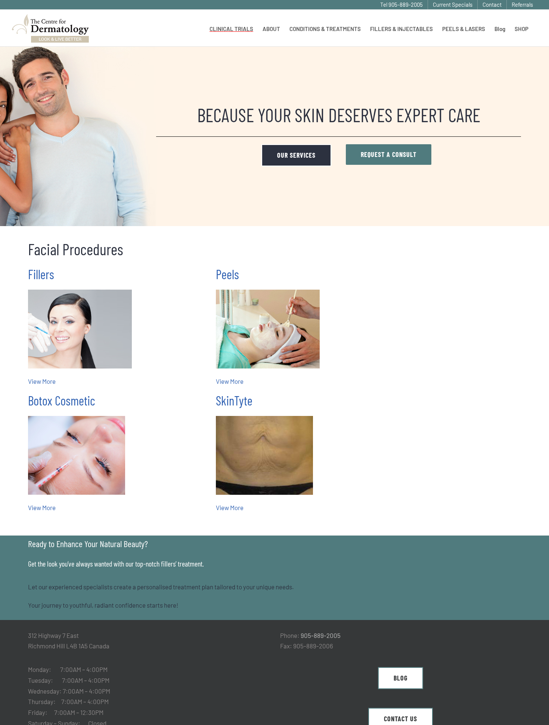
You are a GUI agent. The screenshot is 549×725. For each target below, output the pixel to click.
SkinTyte (234, 400)
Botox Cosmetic (61, 400)
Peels (227, 274)
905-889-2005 (321, 635)
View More (42, 381)
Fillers (41, 274)
